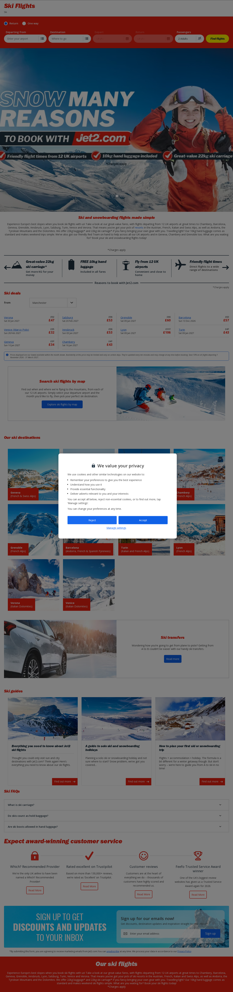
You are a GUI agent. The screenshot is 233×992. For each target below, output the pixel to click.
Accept (143, 520)
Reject (92, 520)
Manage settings (116, 527)
